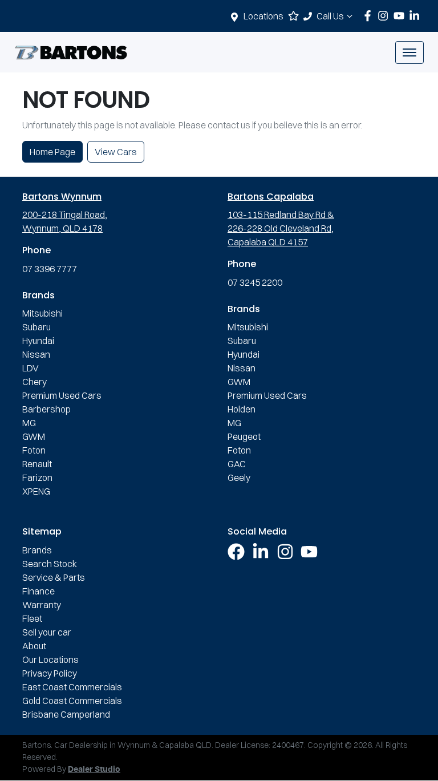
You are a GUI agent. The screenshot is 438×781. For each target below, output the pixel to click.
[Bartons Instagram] (385, 15)
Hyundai (38, 340)
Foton (34, 450)
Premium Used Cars (62, 395)
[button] (409, 52)
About (34, 645)
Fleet (32, 618)
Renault (37, 464)
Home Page (52, 151)
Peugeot (244, 436)
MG (29, 422)
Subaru (36, 327)
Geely (239, 477)
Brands (37, 550)
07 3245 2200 (255, 282)
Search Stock (49, 563)
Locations (263, 16)
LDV (30, 368)
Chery (34, 381)
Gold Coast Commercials (72, 700)
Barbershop (46, 409)
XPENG (36, 491)
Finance (38, 591)
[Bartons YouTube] (401, 15)
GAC (237, 464)
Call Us (330, 16)
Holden (242, 409)
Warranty (41, 604)
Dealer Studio (94, 770)
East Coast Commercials (72, 687)
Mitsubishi (42, 313)
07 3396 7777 (49, 268)
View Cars (116, 151)
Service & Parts (53, 577)
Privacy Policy (49, 673)
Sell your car (46, 632)
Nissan (36, 354)
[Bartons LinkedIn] (416, 15)
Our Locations (50, 659)
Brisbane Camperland (66, 714)
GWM (33, 436)
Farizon (37, 477)
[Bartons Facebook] (370, 15)
